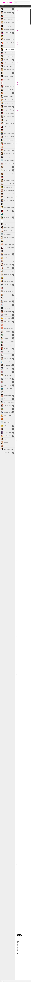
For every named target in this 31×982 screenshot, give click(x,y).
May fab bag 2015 (7, 204)
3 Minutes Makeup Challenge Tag (9, 261)
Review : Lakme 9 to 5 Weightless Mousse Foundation (13, 160)
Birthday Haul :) (6, 267)
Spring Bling (6, 338)
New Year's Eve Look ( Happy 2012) (10, 365)
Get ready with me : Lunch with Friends (11, 291)
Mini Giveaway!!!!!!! (7, 361)
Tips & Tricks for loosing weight (9, 355)
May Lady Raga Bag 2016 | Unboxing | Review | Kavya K (13, 86)
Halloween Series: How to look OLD (10, 301)
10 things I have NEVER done (9, 388)
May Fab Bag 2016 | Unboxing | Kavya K (11, 76)
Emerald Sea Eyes (7, 331)
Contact (25, 6)
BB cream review (7, 398)
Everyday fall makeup (7, 375)
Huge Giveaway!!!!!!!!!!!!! (7, 234)
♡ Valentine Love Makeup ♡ (9, 351)
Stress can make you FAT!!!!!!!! (9, 325)
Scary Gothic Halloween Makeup (9, 247)
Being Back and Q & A (7, 224)
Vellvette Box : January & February (10, 281)
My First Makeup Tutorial (8, 449)
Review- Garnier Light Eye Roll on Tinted (11, 385)
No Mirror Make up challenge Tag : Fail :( (11, 294)
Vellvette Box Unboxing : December (10, 284)
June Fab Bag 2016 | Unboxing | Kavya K (11, 59)
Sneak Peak (6, 442)
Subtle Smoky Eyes (7, 314)
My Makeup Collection (7, 378)
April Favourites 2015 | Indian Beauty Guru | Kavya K (13, 214)
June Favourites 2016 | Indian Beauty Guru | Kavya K (13, 22)
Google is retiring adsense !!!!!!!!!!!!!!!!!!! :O (10, 304)
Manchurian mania (7, 419)
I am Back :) (6, 220)
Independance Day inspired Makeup (10, 405)
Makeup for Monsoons (8, 409)
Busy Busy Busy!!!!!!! (7, 392)
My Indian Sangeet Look (8, 210)
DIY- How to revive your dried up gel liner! (11, 432)
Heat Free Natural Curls (8, 382)
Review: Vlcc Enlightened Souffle (9, 318)
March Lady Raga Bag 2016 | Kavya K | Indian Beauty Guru (14, 143)
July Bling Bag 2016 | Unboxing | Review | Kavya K (12, 29)
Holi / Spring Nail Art (7, 277)
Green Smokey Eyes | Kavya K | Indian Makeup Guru (13, 157)
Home (9, 6)
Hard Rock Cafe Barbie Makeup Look (10, 402)
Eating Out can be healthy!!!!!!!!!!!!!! (9, 435)
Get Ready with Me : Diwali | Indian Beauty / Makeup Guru (14, 241)
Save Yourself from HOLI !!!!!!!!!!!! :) (9, 341)
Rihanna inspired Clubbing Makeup (10, 308)
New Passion (6, 425)
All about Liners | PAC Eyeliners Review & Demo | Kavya (14, 69)
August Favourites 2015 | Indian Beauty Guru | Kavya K (14, 193)
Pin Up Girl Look (6, 321)
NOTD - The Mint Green (8, 335)
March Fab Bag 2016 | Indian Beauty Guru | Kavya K (13, 126)
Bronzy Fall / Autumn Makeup (9, 244)
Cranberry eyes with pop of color (10, 372)
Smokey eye (6, 439)
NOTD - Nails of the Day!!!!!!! (9, 358)
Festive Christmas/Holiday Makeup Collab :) (12, 288)
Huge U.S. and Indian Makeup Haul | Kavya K (11, 140)
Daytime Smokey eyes (8, 345)
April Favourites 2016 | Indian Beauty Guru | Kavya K (13, 89)
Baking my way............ (7, 422)
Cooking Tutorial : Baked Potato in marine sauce (12, 415)
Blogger (25, 980)
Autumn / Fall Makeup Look (9, 298)
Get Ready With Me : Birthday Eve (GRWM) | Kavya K (13, 42)
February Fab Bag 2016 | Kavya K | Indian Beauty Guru (14, 153)
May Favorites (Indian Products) (9, 274)
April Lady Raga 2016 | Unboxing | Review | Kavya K (13, 113)
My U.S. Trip (6, 368)
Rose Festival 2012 (7, 348)
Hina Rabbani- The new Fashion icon (10, 412)
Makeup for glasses (7, 445)
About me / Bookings (17, 6)
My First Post (6, 452)
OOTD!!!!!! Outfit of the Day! (8, 328)
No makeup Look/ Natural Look (9, 311)
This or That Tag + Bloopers (9, 271)
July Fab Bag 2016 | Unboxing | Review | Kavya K (12, 15)
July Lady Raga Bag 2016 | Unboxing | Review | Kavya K (13, 26)
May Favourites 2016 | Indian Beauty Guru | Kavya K (13, 52)
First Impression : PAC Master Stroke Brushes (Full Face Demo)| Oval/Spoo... (17, 65)
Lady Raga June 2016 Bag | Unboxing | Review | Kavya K (13, 56)
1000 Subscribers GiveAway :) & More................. (12, 251)
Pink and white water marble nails (10, 395)
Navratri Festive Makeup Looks (9, 167)
